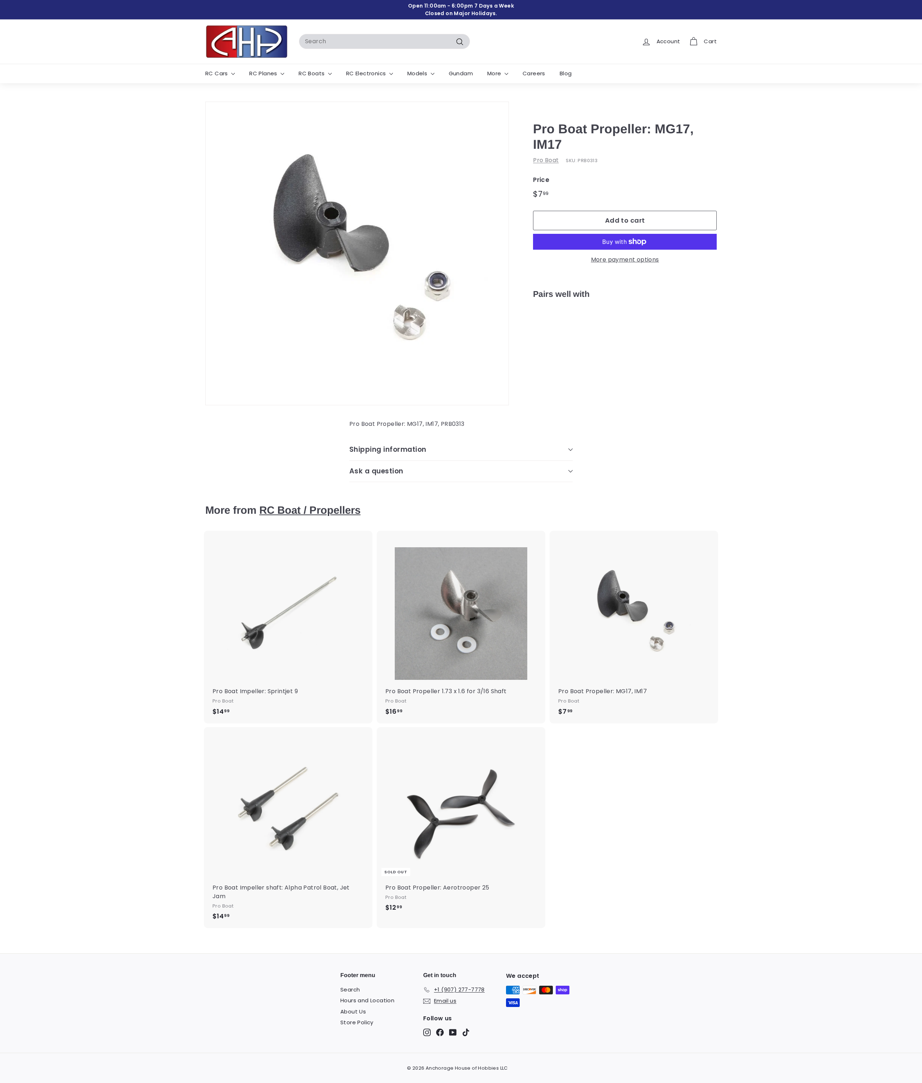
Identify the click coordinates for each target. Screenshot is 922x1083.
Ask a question (376, 471)
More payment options (625, 259)
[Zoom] (357, 253)
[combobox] (384, 41)
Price (541, 179)
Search (350, 989)
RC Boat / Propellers (310, 510)
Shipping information (387, 449)
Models (418, 73)
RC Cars (217, 73)
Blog (566, 73)
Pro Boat (546, 160)
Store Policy (356, 1022)
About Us (353, 1011)
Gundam (461, 73)
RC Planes (264, 73)
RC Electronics (367, 73)
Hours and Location (367, 1000)
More (495, 73)
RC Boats (312, 73)
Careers (534, 73)
